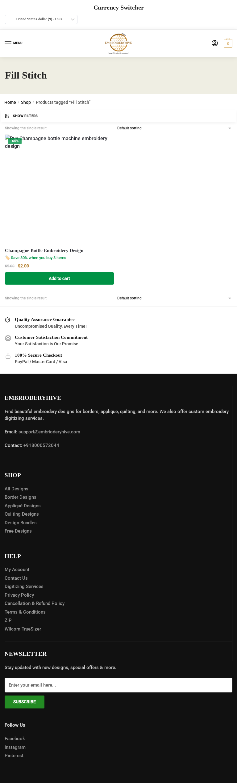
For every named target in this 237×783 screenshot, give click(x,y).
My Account (17, 569)
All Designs (16, 489)
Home (10, 102)
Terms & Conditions (25, 612)
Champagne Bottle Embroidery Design (44, 250)
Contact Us (16, 578)
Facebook (15, 738)
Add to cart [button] (59, 278)
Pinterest (14, 755)
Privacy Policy (19, 595)
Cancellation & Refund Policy (34, 603)
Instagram (15, 747)
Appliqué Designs (23, 506)
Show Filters (25, 116)
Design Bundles (21, 522)
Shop (26, 102)
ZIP (8, 620)
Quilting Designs (22, 514)
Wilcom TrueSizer (23, 629)
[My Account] (214, 43)
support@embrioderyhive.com (48, 432)
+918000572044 (41, 445)
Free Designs (18, 531)
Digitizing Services (24, 586)
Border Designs (20, 497)
